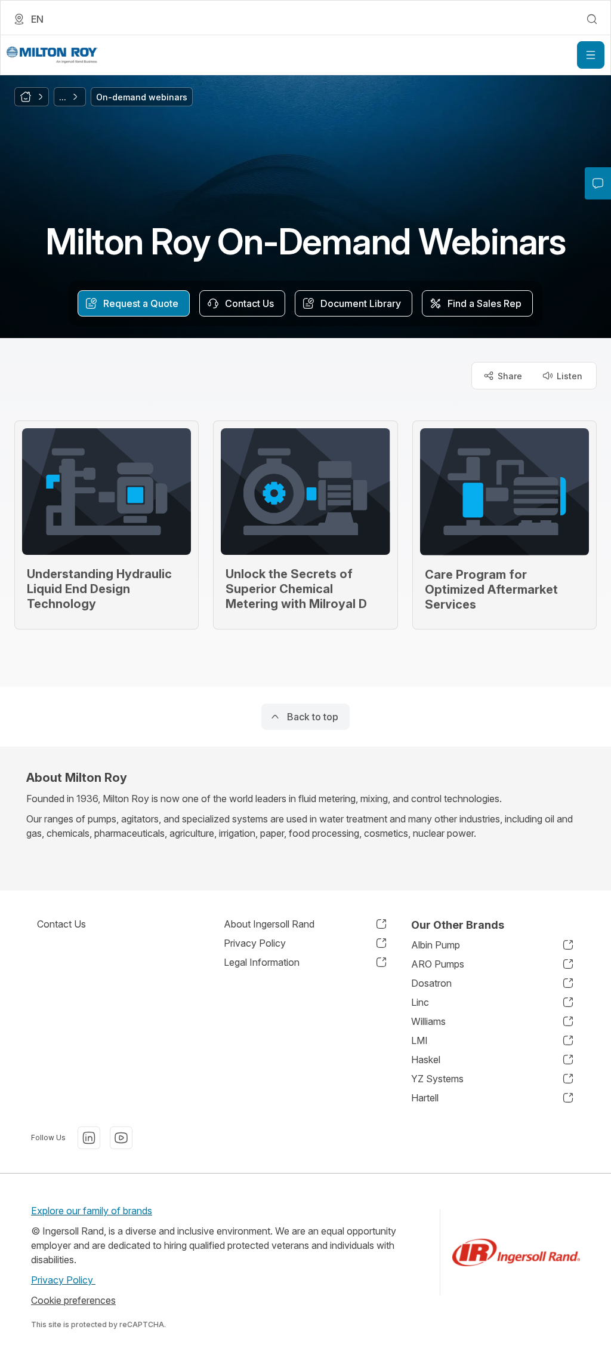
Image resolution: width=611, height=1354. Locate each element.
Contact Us (61, 924)
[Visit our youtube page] (121, 1137)
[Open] (590, 55)
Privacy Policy (63, 1280)
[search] (592, 19)
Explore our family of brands (91, 1211)
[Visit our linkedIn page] (89, 1137)
